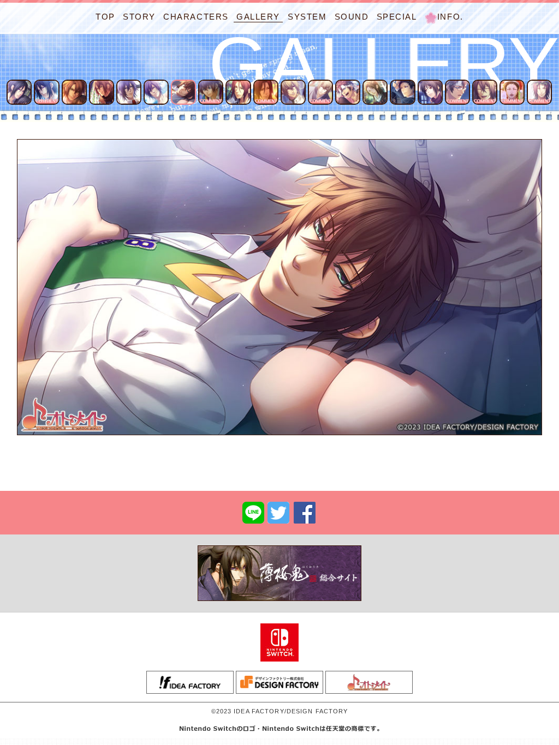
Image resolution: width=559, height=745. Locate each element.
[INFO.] (444, 7)
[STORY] (139, 7)
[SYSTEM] (307, 7)
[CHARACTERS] (196, 7)
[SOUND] (352, 7)
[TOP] (105, 7)
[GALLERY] (258, 7)
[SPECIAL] (397, 7)
